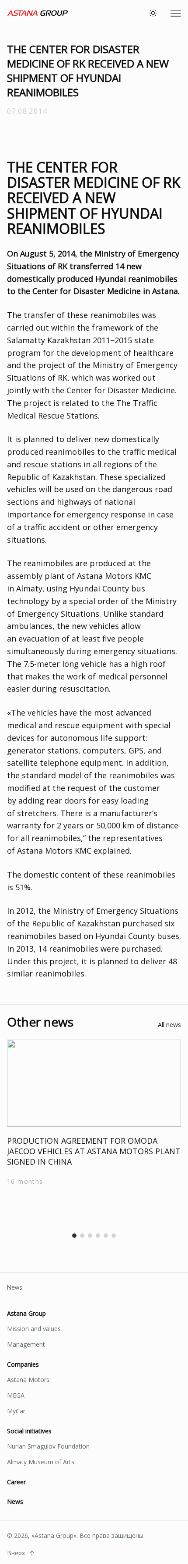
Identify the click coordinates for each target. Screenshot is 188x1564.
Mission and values (34, 1328)
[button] (74, 1235)
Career (16, 1482)
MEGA (15, 1395)
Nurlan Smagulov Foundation (48, 1446)
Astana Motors (28, 1379)
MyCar (16, 1411)
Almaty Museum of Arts (40, 1462)
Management (26, 1344)
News (14, 1287)
